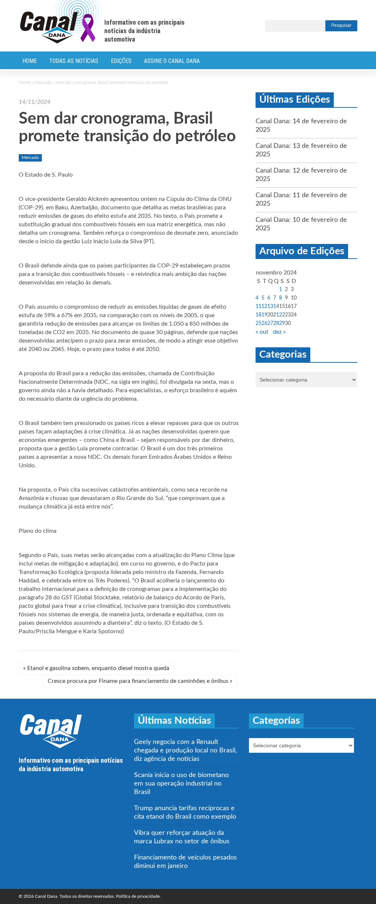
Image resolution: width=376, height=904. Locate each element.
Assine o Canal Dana (172, 60)
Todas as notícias (73, 60)
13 (270, 306)
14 (276, 306)
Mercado (43, 82)
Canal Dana (61, 22)
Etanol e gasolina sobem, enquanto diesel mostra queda (96, 668)
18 (258, 315)
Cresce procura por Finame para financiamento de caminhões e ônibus (140, 681)
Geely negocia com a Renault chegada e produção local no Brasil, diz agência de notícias (185, 750)
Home (29, 60)
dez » (279, 332)
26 (264, 323)
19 (264, 315)
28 (276, 323)
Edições (121, 60)
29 (282, 323)
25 (258, 323)
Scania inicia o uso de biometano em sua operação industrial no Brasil (181, 783)
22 (282, 315)
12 (264, 306)
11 (258, 306)
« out (262, 332)
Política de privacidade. (138, 896)
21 (276, 315)
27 (270, 323)
